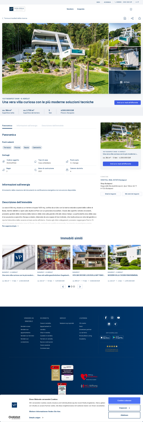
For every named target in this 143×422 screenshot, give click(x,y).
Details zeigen (34, 418)
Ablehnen (124, 415)
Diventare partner (85, 329)
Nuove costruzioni (46, 342)
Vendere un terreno (27, 336)
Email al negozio (110, 194)
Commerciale (44, 348)
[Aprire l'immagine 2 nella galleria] (125, 34)
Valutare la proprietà (67, 323)
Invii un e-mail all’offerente (127, 102)
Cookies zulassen (124, 400)
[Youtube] (118, 317)
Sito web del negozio (132, 194)
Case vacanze (45, 345)
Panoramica (7, 125)
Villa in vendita (45, 332)
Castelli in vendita (46, 336)
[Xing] (115, 324)
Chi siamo (82, 323)
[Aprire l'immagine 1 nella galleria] (55, 58)
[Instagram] (112, 317)
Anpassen (123, 408)
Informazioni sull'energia (27, 125)
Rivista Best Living (85, 336)
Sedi (80, 326)
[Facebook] (106, 317)
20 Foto (135, 127)
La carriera (83, 332)
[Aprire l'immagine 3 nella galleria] (125, 58)
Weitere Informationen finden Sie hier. (45, 411)
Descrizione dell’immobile (53, 125)
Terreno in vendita (46, 339)
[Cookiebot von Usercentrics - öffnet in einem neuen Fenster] (14, 417)
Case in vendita (45, 323)
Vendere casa (25, 326)
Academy (82, 339)
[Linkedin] (109, 324)
